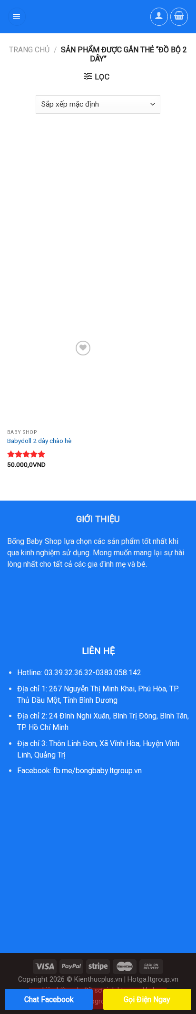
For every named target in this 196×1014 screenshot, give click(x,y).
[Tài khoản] (159, 17)
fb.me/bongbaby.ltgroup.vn (97, 770)
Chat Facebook (49, 999)
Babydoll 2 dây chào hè (39, 440)
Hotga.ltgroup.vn (152, 979)
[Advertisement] (98, 221)
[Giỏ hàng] (179, 17)
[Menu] (17, 17)
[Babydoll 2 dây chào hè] (50, 381)
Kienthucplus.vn (98, 979)
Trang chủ (29, 49)
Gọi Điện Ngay (147, 999)
